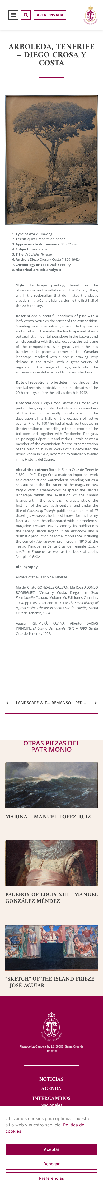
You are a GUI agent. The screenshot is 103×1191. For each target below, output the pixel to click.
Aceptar (51, 1149)
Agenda (51, 1089)
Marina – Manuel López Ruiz (48, 817)
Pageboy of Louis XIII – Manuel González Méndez (51, 898)
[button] (13, 15)
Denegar (51, 1163)
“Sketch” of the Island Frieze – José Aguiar (50, 982)
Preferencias (51, 1178)
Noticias (51, 1079)
